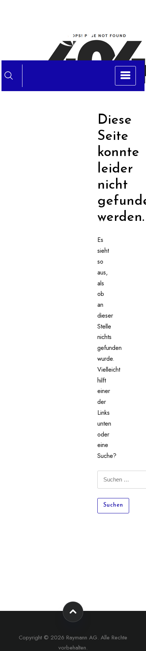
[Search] (8, 75)
